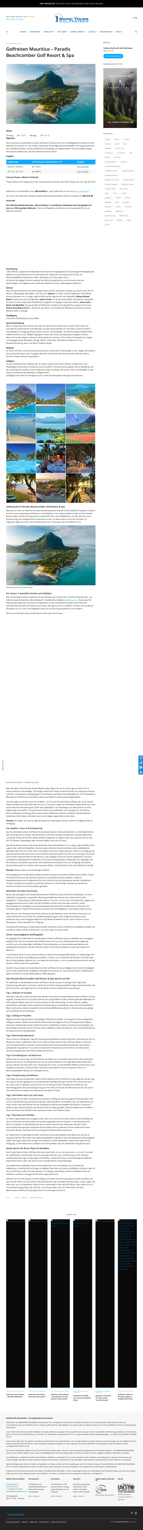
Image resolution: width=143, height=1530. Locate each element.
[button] (21, 398)
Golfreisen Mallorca (111, 171)
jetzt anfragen (83, 166)
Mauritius (18, 43)
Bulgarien (108, 148)
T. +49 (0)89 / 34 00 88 (14, 1489)
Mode (117, 202)
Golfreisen (10, 43)
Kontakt (25, 1522)
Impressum (33, 1522)
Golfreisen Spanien (129, 180)
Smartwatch (119, 211)
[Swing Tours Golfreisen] (71, 18)
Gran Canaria (124, 189)
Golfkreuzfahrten (110, 162)
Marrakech (108, 202)
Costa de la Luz (119, 148)
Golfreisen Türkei (110, 189)
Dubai (130, 153)
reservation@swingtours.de (16, 1491)
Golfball (107, 157)
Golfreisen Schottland (112, 180)
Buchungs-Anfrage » (15, 19)
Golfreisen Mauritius (36, 1197)
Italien (115, 193)
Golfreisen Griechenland (112, 166)
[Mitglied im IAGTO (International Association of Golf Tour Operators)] (126, 1488)
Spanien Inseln (123, 216)
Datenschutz (44, 1522)
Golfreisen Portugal (111, 175)
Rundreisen (108, 211)
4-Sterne (107, 139)
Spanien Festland (110, 216)
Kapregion (108, 198)
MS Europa (126, 202)
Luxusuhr (118, 198)
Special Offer (109, 220)
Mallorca (130, 1391)
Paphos (118, 207)
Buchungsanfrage (81, 191)
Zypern (129, 220)
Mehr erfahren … (34, 1496)
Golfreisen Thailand (128, 184)
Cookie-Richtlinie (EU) (58, 1522)
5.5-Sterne (126, 139)
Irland (107, 193)
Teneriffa (119, 220)
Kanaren (123, 193)
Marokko (127, 198)
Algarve (117, 144)
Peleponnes (128, 207)
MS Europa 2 (108, 207)
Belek (125, 144)
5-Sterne (17, 1197)
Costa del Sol (109, 153)
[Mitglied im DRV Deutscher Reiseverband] (101, 1489)
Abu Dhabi (107, 144)
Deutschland (121, 153)
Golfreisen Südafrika (111, 184)
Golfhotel (25, 1197)
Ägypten (107, 225)
